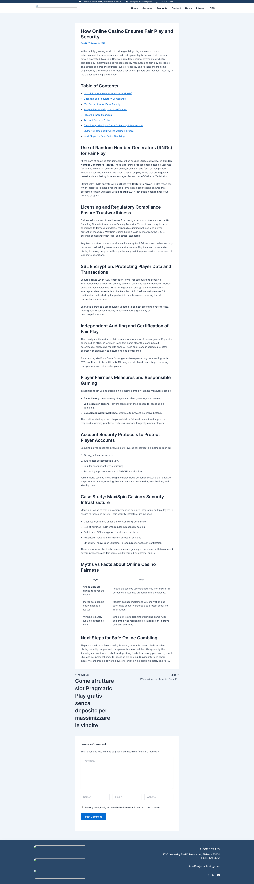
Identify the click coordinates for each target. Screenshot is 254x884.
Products (162, 8)
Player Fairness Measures (98, 114)
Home (134, 8)
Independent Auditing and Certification (105, 109)
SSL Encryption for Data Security (102, 104)
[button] (213, 8)
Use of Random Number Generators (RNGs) (108, 93)
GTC (212, 8)
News (188, 8)
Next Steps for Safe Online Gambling (104, 136)
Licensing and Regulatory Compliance (105, 98)
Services (147, 8)
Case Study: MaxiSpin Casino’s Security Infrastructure (113, 125)
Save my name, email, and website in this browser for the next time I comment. (123, 807)
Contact (176, 8)
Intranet (200, 8)
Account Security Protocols (99, 120)
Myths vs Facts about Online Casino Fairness (108, 130)
